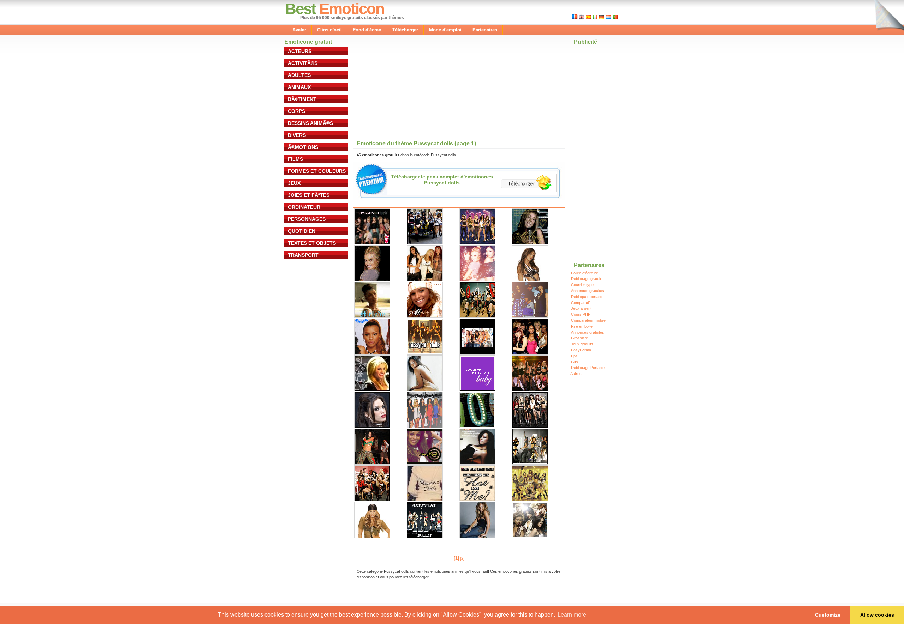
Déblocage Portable (588, 367)
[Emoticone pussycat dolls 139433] (425, 316)
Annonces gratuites (587, 291)
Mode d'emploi (445, 29)
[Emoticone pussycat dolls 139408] (477, 426)
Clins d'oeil (329, 29)
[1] (456, 558)
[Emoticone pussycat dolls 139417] (530, 500)
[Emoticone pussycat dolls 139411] (425, 463)
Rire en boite (582, 326)
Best (300, 8)
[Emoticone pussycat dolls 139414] (372, 500)
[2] (462, 558)
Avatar (299, 29)
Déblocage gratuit (586, 279)
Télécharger (405, 29)
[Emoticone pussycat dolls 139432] (372, 316)
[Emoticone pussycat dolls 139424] (425, 390)
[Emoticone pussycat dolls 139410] (372, 463)
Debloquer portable (587, 297)
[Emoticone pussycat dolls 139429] (425, 280)
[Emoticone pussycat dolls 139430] (477, 280)
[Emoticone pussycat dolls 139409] (530, 426)
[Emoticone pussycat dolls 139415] (425, 500)
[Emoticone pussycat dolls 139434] (477, 316)
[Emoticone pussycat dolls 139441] (530, 536)
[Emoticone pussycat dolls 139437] (425, 353)
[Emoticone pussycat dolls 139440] (372, 390)
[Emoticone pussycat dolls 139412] (477, 463)
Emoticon (351, 8)
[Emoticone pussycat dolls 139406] (372, 426)
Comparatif (580, 303)
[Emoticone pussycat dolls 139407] (425, 426)
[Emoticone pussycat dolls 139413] (530, 463)
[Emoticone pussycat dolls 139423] (477, 390)
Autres (576, 373)
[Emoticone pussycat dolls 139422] (530, 390)
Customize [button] (827, 615)
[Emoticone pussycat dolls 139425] (425, 243)
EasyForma (581, 350)
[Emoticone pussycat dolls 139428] (372, 280)
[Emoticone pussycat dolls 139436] (372, 353)
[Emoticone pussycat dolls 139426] (477, 243)
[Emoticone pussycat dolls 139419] (425, 536)
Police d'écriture (584, 273)
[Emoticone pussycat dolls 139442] (372, 243)
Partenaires (484, 29)
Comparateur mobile (588, 320)
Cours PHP (580, 314)
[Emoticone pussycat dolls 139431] (530, 280)
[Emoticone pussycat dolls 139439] (530, 353)
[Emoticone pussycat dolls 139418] (372, 536)
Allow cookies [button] (877, 615)
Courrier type (582, 285)
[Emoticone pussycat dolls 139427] (530, 243)
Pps (574, 356)
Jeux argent (581, 308)
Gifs (574, 362)
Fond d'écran (367, 29)
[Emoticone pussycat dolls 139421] (477, 536)
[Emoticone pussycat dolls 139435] (530, 316)
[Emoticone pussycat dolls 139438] (477, 353)
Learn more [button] (572, 615)
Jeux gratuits (582, 344)
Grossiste (579, 338)
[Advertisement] (406, 91)
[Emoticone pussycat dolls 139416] (477, 500)
